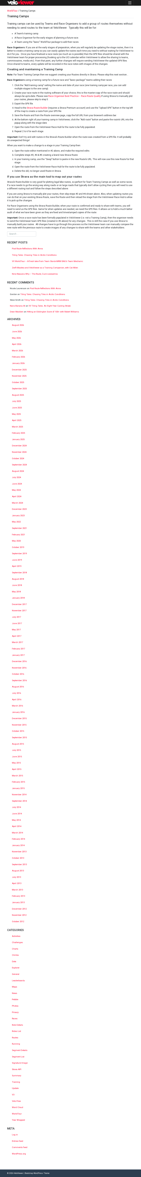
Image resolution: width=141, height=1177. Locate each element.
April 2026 (16, 344)
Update (15, 1088)
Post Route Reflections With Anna (27, 248)
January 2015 (18, 788)
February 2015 (18, 782)
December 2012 (19, 909)
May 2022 (16, 522)
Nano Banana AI (17, 306)
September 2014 (19, 801)
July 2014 (16, 807)
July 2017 (16, 617)
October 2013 (18, 858)
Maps (14, 987)
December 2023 (19, 509)
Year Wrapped (18, 1120)
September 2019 (19, 553)
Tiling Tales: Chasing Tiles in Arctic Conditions (34, 255)
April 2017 (16, 636)
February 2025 (18, 433)
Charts (15, 949)
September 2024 (19, 465)
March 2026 (17, 350)
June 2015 (17, 756)
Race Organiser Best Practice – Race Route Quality (74, 96)
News (14, 993)
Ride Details (17, 1025)
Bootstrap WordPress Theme (37, 1173)
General (15, 974)
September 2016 (19, 680)
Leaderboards (18, 980)
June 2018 (17, 585)
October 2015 (18, 731)
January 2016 (18, 712)
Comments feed (19, 1147)
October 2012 (18, 921)
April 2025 (16, 420)
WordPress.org (19, 1154)
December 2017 (19, 604)
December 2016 (19, 661)
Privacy (15, 1012)
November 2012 (19, 915)
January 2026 (18, 363)
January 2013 (18, 902)
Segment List (18, 1057)
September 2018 (19, 572)
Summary (16, 1075)
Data (14, 961)
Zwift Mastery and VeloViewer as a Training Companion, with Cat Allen (45, 268)
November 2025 (19, 376)
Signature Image (20, 1063)
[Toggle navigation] (130, 3)
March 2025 (17, 427)
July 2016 (16, 693)
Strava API (16, 1069)
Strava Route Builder (37, 108)
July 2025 (16, 401)
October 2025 (18, 382)
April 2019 (16, 566)
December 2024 (19, 445)
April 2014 (16, 826)
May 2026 (16, 338)
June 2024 (17, 484)
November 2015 (19, 725)
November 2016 (19, 668)
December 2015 (19, 718)
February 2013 (18, 896)
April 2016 (16, 699)
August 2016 (18, 687)
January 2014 (18, 845)
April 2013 (16, 883)
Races (14, 1018)
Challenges (17, 942)
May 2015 (16, 763)
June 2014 (17, 813)
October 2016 (18, 674)
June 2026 (17, 331)
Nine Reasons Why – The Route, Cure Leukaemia (35, 274)
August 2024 (18, 471)
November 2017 (19, 610)
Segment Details (19, 1050)
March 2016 (17, 706)
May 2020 (16, 541)
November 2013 (19, 851)
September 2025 (19, 388)
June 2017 (17, 623)
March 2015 (17, 776)
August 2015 (18, 744)
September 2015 (19, 737)
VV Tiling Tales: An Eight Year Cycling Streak (50, 306)
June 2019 (17, 560)
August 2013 (18, 871)
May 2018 (16, 592)
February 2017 (18, 649)
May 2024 (16, 490)
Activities (16, 936)
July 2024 (16, 477)
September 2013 (19, 864)
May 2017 (16, 629)
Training (16, 1082)
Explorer (15, 968)
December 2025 (19, 370)
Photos (15, 1006)
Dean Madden (16, 312)
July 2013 (16, 877)
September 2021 (19, 528)
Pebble (15, 999)
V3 (13, 1095)
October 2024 (18, 458)
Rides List (16, 1031)
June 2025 (17, 408)
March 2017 (17, 642)
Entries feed (17, 1141)
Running (16, 1044)
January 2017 (18, 655)
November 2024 (19, 452)
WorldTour (12, 11)
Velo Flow (16, 1101)
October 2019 (18, 547)
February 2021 (18, 534)
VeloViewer (18, 1173)
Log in (15, 1135)
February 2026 (18, 357)
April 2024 (16, 496)
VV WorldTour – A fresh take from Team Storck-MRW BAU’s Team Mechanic (47, 261)
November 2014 (19, 794)
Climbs (15, 955)
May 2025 (16, 414)
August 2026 (18, 325)
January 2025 (18, 439)
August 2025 (18, 395)
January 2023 (18, 515)
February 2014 (18, 839)
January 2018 (18, 598)
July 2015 (16, 750)
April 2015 (16, 769)
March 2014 (17, 833)
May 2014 (16, 820)
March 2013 (17, 890)
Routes (15, 1037)
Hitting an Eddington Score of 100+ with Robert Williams (53, 312)
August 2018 (18, 579)
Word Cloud (17, 1107)
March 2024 (17, 503)
